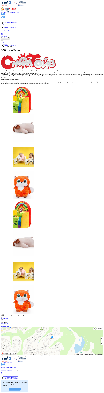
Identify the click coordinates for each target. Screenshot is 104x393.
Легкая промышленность (9, 27)
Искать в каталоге (5, 38)
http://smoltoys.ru (4, 318)
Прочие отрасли (7, 30)
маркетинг (9, 370)
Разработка (3, 370)
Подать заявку (4, 36)
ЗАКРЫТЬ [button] (14, 389)
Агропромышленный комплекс (11, 22)
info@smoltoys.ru (5, 326)
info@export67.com (14, 12)
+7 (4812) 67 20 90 (5, 12)
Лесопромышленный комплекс (10, 19)
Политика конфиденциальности (8, 367)
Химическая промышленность (10, 24)
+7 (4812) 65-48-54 (5, 323)
